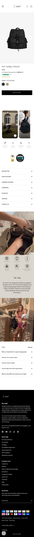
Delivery (4, 466)
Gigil (6, 530)
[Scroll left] (3, 124)
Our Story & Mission (7, 440)
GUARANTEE (5, 188)
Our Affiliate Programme (8, 447)
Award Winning (13, 146)
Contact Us (5, 464)
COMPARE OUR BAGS (7, 182)
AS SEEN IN (5, 193)
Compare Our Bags (7, 474)
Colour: (8, 80)
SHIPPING (4, 199)
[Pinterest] (18, 432)
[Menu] (3, 6)
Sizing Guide (5, 485)
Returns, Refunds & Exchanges (10, 469)
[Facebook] (2, 432)
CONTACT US (5, 204)
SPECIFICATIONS (6, 177)
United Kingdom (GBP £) (7, 525)
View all (30, 347)
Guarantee (4, 472)
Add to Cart (17, 534)
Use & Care (5, 477)
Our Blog (4, 445)
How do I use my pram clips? (9, 357)
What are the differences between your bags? (14, 374)
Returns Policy (5, 520)
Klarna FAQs (12, 520)
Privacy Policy (25, 518)
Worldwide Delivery (21, 146)
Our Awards (5, 442)
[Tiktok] (14, 432)
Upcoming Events (6, 450)
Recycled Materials (5, 146)
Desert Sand (7, 84)
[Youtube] (6, 432)
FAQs (3, 482)
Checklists (4, 479)
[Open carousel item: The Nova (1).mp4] (17, 124)
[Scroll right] (31, 124)
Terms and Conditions (7, 518)
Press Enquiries (6, 453)
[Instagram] (10, 432)
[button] (4, 37)
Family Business (29, 146)
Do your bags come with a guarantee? (12, 368)
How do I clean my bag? (8, 363)
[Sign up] (31, 501)
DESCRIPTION (5, 171)
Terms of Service (16, 518)
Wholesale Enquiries (7, 455)
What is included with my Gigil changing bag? (14, 352)
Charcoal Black (3, 84)
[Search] (27, 7)
